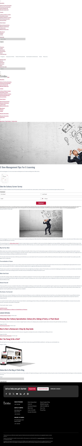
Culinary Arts (3, 28)
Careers (1, 12)
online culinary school (14, 243)
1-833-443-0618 (17, 414)
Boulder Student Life (4, 9)
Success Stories (3, 20)
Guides (1, 34)
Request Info (32, 389)
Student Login (3, 59)
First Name (3, 194)
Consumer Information (32, 412)
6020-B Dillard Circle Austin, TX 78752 (18, 411)
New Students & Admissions (32, 56)
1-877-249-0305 (17, 423)
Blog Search (2, 31)
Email (2, 198)
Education (2, 3)
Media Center (30, 408)
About (1, 52)
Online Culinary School (32, 402)
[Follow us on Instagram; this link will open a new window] (10, 394)
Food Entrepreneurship (5, 18)
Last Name (44, 194)
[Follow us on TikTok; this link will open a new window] (24, 394)
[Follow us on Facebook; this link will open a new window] (6, 394)
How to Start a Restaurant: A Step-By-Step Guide (16, 329)
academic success (3, 308)
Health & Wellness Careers (5, 17)
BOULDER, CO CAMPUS (19, 417)
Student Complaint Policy (45, 402)
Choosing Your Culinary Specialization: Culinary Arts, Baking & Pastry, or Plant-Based (29, 319)
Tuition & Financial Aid (20, 56)
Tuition (1, 48)
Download (2, 191)
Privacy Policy (42, 410)
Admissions (2, 49)
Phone (46, 198)
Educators (2, 63)
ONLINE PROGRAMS (18, 402)
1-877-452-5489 (17, 404)
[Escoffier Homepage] (3, 77)
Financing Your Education (5, 6)
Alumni (1, 61)
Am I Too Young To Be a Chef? (10, 339)
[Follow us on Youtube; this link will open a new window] (17, 394)
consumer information (41, 438)
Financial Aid (2, 51)
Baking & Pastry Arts (4, 29)
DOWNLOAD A (55, 389)
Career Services (3, 54)
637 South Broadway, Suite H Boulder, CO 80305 (19, 421)
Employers (2, 62)
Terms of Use (42, 408)
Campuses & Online (10, 56)
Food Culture (2, 22)
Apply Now (2, 117)
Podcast (1, 33)
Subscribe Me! (3, 381)
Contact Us (30, 404)
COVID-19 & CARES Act (44, 406)
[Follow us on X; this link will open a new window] (13, 394)
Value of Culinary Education (5, 5)
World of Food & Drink (4, 25)
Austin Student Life (4, 8)
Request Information (4, 113)
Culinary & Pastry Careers (5, 14)
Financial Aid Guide (43, 389)
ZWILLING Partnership (44, 404)
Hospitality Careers (4, 16)
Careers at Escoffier (31, 410)
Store (1, 65)
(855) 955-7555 (3, 66)
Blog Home (2, 121)
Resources (45, 56)
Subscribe (2, 37)
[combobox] (43, 198)
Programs (2, 47)
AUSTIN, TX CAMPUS (18, 407)
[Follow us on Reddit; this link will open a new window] (28, 394)
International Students (32, 406)
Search (1, 41)
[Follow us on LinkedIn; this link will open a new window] (21, 394)
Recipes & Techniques (4, 26)
